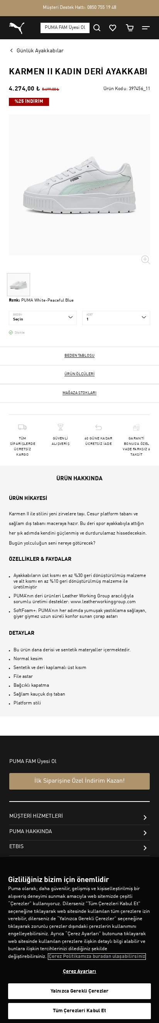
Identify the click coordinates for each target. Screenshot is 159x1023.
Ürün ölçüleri (79, 374)
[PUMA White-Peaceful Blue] (18, 284)
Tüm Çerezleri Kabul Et (80, 1010)
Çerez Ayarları (79, 971)
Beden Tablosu (79, 355)
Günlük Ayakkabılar (40, 51)
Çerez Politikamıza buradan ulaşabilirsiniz (97, 956)
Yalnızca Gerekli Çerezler (79, 991)
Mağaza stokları (79, 393)
